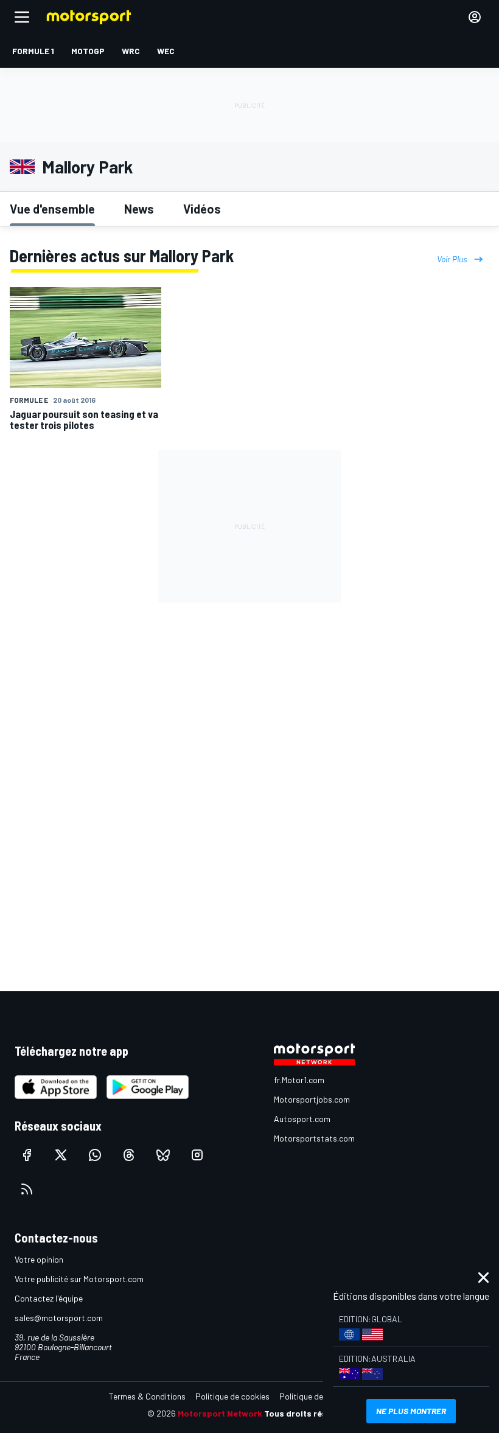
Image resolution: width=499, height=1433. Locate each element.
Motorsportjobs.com (312, 1099)
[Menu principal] (22, 17)
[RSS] (27, 1189)
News (139, 208)
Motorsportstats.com (314, 1138)
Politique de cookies (232, 1396)
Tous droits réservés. (308, 1413)
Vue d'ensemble (52, 208)
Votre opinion (39, 1259)
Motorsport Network (220, 1413)
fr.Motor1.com (299, 1080)
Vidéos (202, 208)
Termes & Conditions (147, 1396)
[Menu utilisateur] (474, 17)
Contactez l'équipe (49, 1298)
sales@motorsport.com (59, 1318)
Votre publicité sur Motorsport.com (79, 1279)
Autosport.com (302, 1119)
